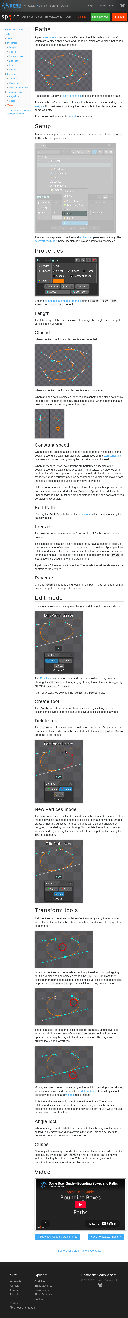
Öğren (69, 16)
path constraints (72, 95)
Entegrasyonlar (54, 16)
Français (113, 6)
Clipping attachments (15, 113)
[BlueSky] (121, 6)
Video (10, 105)
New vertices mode (18, 87)
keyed (72, 116)
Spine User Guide (14, 29)
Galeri (39, 16)
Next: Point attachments (105, 1236)
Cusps (12, 101)
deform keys (88, 1091)
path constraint (112, 455)
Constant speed (16, 56)
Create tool (14, 78)
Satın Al (119, 16)
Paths (8, 34)
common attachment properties (63, 300)
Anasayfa (29, 5)
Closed (12, 52)
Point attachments (20, 110)
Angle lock (14, 96)
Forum (54, 5)
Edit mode (12, 74)
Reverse (13, 69)
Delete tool (14, 83)
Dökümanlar (41, 1290)
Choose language (24, 1307)
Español (102, 6)
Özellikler (27, 16)
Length (12, 47)
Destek (65, 5)
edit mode (85, 237)
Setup (10, 38)
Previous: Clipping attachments (58, 1236)
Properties (12, 43)
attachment (49, 37)
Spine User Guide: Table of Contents (79, 1250)
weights (39, 106)
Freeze (12, 65)
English (91, 6)
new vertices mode (46, 241)
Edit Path (13, 61)
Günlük (14, 1285)
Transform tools (14, 92)
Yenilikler (81, 16)
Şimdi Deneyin (100, 16)
